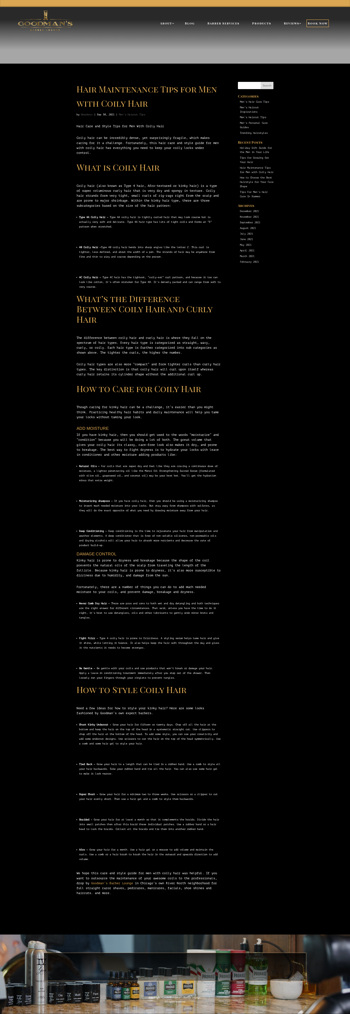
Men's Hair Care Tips (254, 101)
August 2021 (248, 228)
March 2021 (247, 256)
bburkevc (87, 114)
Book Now (318, 23)
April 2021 (247, 250)
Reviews (291, 23)
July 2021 (246, 233)
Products (261, 23)
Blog (190, 23)
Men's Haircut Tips (132, 114)
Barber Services (223, 23)
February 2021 (249, 261)
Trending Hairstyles (254, 133)
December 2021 (249, 211)
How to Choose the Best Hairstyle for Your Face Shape (256, 182)
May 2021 (246, 245)
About (166, 23)
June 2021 (246, 239)
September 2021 (250, 222)
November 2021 (249, 216)
